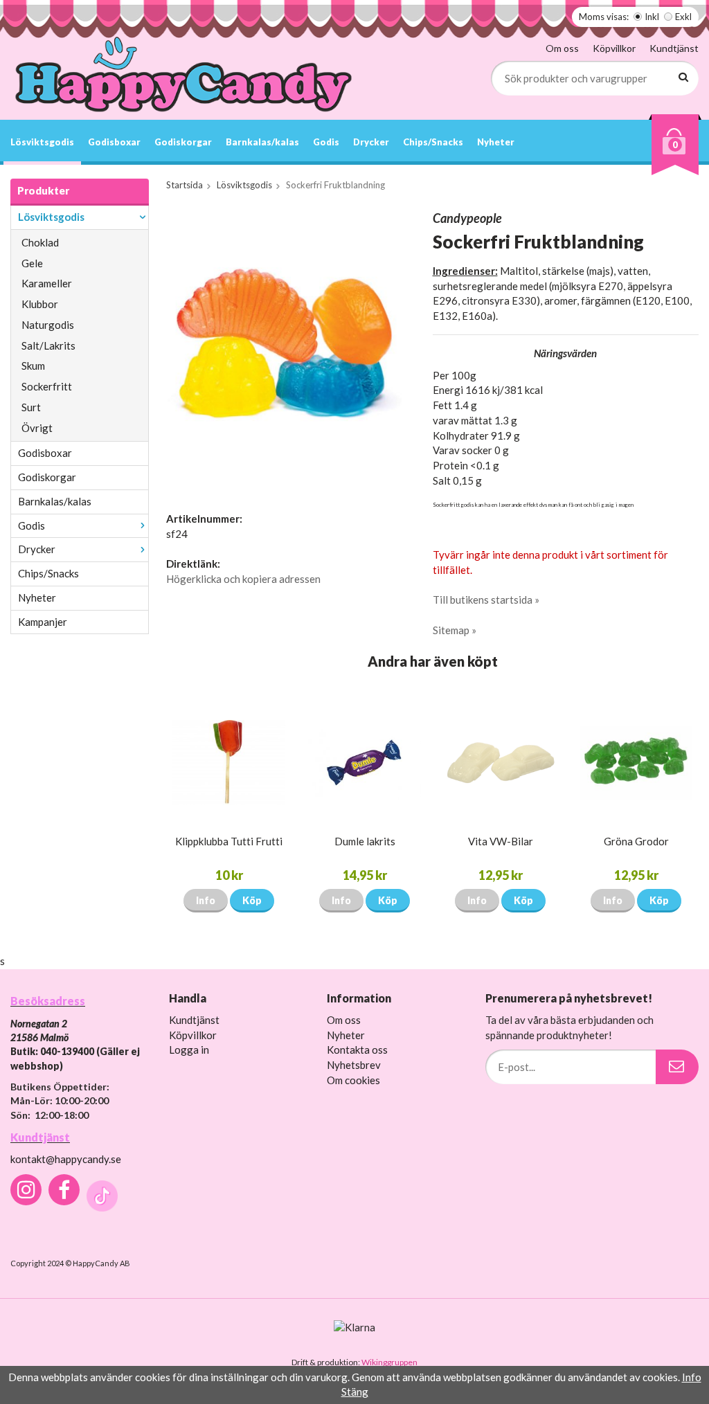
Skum (33, 365)
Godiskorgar (183, 141)
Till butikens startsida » (486, 599)
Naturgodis (47, 324)
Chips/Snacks (433, 141)
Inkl (652, 16)
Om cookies (353, 1080)
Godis (326, 141)
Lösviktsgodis (42, 141)
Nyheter (495, 141)
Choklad (40, 242)
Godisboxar (114, 141)
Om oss (562, 48)
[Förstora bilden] (286, 347)
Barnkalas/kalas (262, 141)
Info (205, 900)
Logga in (189, 1049)
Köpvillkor (614, 48)
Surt (31, 407)
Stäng (354, 1391)
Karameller (46, 283)
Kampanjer (42, 621)
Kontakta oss (357, 1049)
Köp (252, 900)
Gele (32, 263)
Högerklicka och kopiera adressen (243, 579)
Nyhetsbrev (354, 1065)
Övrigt (37, 428)
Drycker (371, 141)
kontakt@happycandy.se (65, 1159)
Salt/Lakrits (48, 345)
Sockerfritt (46, 386)
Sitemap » (454, 630)
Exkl (683, 16)
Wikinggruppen (389, 1362)
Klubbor (39, 304)
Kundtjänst (674, 48)
